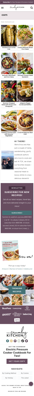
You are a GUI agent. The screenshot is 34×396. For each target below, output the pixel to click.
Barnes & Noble (16, 269)
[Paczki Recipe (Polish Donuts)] (5, 289)
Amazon (5, 269)
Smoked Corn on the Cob (8, 48)
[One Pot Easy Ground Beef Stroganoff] (28, 289)
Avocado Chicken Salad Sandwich (25, 76)
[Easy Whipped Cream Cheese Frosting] (28, 304)
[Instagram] (11, 340)
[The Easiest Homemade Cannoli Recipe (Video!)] (17, 289)
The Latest (25, 378)
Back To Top (17, 387)
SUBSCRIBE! (17, 213)
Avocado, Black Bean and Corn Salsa (8, 76)
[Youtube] (18, 340)
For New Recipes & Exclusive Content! (18, 2)
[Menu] (2, 8)
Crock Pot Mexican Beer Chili (25, 133)
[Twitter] (26, 340)
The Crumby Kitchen (17, 7)
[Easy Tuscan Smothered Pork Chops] (17, 304)
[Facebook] (7, 340)
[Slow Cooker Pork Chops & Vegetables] (5, 304)
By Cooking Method (9, 373)
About (23, 385)
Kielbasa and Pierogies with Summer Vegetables (9, 134)
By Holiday (9, 378)
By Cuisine (25, 373)
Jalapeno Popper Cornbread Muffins (25, 103)
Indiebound (27, 269)
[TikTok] (22, 340)
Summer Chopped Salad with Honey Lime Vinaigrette (9, 104)
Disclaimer (28, 385)
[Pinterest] (15, 340)
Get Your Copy (17, 361)
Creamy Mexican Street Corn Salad (25, 48)
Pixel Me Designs (20, 391)
